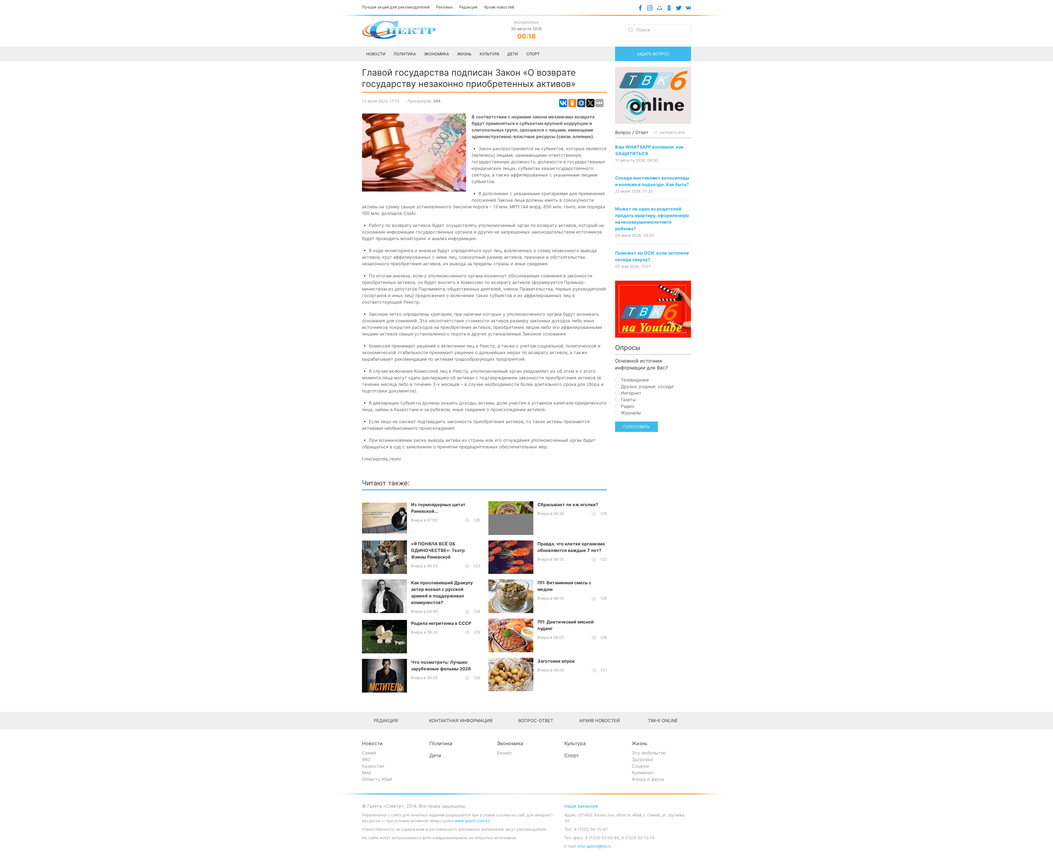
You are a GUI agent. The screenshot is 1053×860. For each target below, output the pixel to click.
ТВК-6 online (663, 720)
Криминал (642, 772)
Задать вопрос (653, 54)
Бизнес (504, 753)
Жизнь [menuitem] (464, 54)
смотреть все (671, 132)
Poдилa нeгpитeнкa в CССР (441, 623)
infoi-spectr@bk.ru (594, 846)
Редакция (468, 7)
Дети (435, 755)
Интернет (630, 393)
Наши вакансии (581, 806)
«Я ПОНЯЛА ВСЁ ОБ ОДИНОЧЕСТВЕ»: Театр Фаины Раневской (438, 550)
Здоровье (642, 759)
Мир (366, 772)
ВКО (366, 759)
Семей (369, 753)
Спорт (571, 755)
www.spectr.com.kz (472, 820)
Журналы (630, 412)
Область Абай (377, 779)
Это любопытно (649, 753)
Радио (626, 406)
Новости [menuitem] (376, 54)
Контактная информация (460, 720)
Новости (372, 743)
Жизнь (639, 743)
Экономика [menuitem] (436, 54)
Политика (440, 743)
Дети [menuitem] (512, 54)
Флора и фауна (648, 779)
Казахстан (373, 766)
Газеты (627, 399)
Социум (640, 766)
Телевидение (634, 380)
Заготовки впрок (556, 661)
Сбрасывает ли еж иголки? (567, 504)
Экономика (510, 743)
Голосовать (636, 426)
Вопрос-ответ (535, 720)
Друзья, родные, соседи (646, 386)
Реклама (444, 7)
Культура (575, 743)
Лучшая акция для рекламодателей (395, 7)
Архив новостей (499, 7)
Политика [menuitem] (405, 54)
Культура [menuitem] (489, 54)
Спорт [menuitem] (533, 54)
